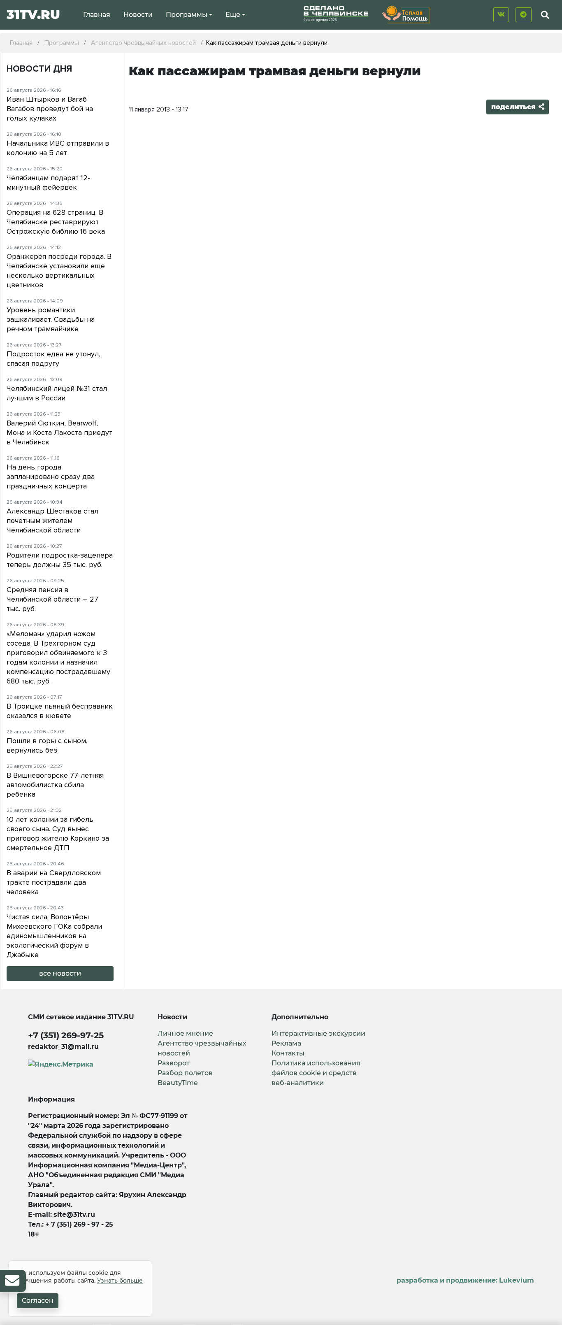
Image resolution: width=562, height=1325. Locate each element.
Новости (138, 15)
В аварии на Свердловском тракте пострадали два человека (54, 882)
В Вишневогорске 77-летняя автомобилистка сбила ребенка (55, 785)
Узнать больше (120, 1280)
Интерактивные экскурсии (318, 1033)
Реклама (286, 1043)
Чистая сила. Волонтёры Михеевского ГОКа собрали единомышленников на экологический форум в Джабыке (54, 935)
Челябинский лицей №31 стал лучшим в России (57, 393)
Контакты (288, 1053)
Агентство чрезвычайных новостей (202, 1048)
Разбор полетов (185, 1073)
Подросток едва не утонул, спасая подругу (53, 358)
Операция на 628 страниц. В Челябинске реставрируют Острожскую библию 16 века (56, 222)
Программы (186, 15)
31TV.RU (33, 14)
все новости (60, 973)
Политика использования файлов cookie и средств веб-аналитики (316, 1073)
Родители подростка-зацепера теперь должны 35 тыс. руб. (60, 560)
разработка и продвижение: (465, 1280)
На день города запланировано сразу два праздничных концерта (51, 476)
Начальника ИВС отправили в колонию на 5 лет (58, 148)
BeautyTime (178, 1083)
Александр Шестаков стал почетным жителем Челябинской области (52, 521)
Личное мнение (185, 1033)
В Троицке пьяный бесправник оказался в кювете (60, 711)
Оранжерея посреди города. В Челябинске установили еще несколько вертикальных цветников (59, 270)
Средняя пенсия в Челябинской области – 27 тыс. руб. (52, 599)
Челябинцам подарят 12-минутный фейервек (48, 182)
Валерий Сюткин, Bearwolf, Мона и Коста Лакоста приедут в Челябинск (59, 432)
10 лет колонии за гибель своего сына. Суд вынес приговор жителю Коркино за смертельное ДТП (58, 833)
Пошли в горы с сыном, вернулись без (47, 745)
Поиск (538, 34)
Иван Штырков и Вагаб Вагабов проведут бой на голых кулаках (50, 109)
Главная (96, 15)
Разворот (174, 1063)
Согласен (37, 1300)
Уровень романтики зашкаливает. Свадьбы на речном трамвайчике (51, 319)
